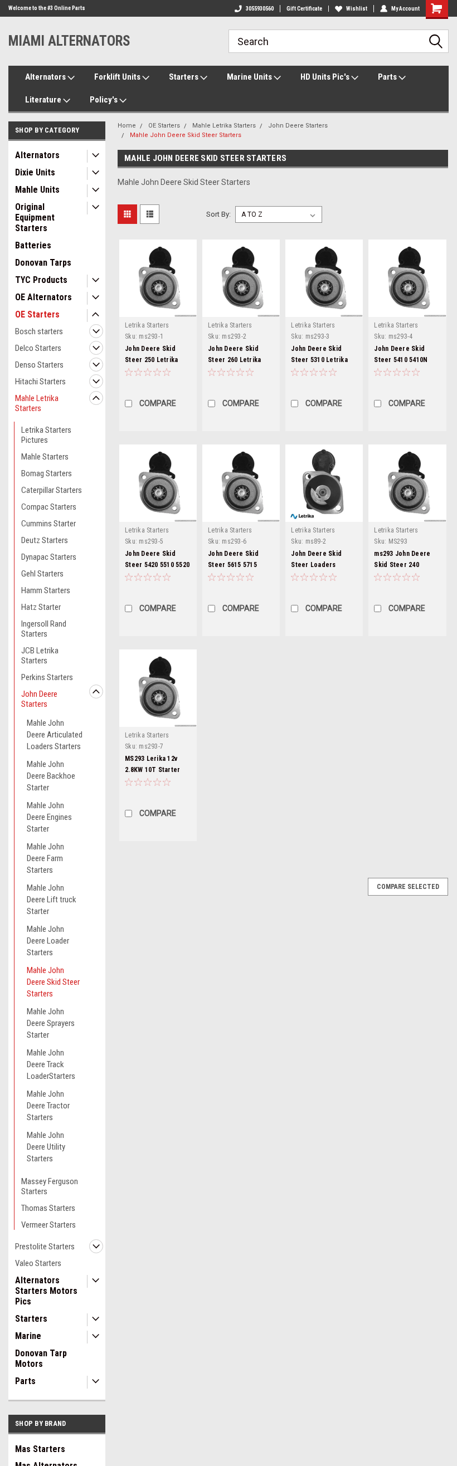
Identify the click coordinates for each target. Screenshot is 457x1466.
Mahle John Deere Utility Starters (46, 1147)
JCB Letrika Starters (40, 656)
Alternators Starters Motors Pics (46, 1291)
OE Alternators (43, 297)
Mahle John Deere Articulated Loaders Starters (54, 734)
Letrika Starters (147, 325)
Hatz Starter (41, 607)
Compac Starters (48, 507)
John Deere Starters (39, 699)
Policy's (104, 100)
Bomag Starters (46, 473)
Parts (388, 77)
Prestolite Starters (45, 1247)
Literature (44, 100)
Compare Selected (408, 887)
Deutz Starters (44, 540)
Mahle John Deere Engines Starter (49, 817)
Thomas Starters (48, 1208)
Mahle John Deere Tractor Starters (48, 1105)
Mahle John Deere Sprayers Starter (51, 1023)
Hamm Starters (45, 590)
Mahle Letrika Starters (37, 403)
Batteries (33, 245)
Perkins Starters (47, 677)
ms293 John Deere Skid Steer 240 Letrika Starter (402, 565)
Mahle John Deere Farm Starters (45, 858)
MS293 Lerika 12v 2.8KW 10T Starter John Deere (152, 770)
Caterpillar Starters (51, 490)
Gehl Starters (42, 574)
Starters (184, 77)
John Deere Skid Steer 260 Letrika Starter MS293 (234, 360)
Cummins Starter (48, 524)
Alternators (46, 77)
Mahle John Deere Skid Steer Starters (53, 982)
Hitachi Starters (40, 382)
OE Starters (37, 314)
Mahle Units (37, 189)
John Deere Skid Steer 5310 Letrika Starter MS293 (319, 360)
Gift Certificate (304, 9)
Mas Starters (40, 1449)
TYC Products (41, 280)
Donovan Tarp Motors (41, 1358)
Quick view (158, 308)
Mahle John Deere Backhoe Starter (51, 776)
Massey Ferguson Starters (49, 1186)
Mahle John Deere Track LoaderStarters (51, 1064)
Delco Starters (38, 348)
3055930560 (260, 9)
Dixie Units (35, 172)
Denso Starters (39, 365)
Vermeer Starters (48, 1225)
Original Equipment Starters (35, 217)
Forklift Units (118, 77)
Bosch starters (39, 331)
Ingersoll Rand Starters (43, 629)
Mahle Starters (45, 457)
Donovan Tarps (43, 262)
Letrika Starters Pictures (46, 435)
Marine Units (250, 77)
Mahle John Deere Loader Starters (48, 940)
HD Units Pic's (325, 77)
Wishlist (356, 9)
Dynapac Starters (48, 557)
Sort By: (218, 214)
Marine (28, 1336)
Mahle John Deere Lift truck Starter (51, 899)
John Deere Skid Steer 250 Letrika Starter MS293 (151, 360)
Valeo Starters (38, 1263)
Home (127, 125)
